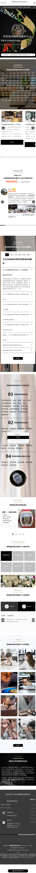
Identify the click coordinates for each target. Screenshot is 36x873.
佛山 (6, 82)
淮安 (18, 92)
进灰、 (20, 403)
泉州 (25, 97)
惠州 (2, 100)
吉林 (3, 85)
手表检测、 (22, 445)
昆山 (33, 80)
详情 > (20, 288)
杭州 (7, 75)
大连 (25, 75)
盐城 (26, 100)
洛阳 (10, 95)
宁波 (22, 75)
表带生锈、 (5, 409)
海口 (25, 85)
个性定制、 (5, 445)
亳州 (29, 92)
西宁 (6, 100)
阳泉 (2, 90)
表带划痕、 (5, 412)
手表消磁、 (12, 448)
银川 (17, 87)
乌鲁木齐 (22, 87)
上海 (7, 72)
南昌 (18, 77)
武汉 (14, 75)
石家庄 (33, 77)
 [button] (32, 128)
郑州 (33, 72)
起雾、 (25, 403)
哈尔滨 (2, 77)
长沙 (3, 75)
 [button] (3, 128)
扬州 (3, 95)
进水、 (15, 403)
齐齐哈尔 (26, 82)
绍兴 (25, 92)
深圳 (14, 72)
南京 (29, 72)
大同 (26, 87)
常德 (22, 97)
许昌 (14, 97)
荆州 (7, 97)
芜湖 (10, 85)
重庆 (25, 72)
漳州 (33, 85)
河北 (10, 80)
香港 (33, 100)
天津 (18, 72)
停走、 (25, 400)
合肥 (7, 77)
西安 (18, 75)
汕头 (18, 85)
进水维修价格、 (7, 403)
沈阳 (29, 77)
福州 (29, 75)
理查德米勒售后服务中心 (20, 2)
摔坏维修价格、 (23, 412)
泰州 (22, 100)
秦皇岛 (10, 90)
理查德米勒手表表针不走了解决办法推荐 (12, 350)
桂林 (33, 97)
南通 (10, 92)
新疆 (9, 87)
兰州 (13, 87)
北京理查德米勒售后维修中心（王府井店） (12, 124)
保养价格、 (5, 428)
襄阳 (25, 95)
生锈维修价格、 (7, 406)
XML (18, 852)
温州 (23, 90)
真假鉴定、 (14, 445)
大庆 (6, 90)
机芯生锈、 (17, 406)
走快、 (15, 400)
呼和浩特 (32, 82)
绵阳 (21, 82)
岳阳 (14, 95)
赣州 (29, 85)
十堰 (3, 97)
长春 (7, 80)
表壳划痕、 (25, 409)
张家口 (18, 90)
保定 (18, 80)
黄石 (22, 95)
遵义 (18, 100)
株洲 (29, 95)
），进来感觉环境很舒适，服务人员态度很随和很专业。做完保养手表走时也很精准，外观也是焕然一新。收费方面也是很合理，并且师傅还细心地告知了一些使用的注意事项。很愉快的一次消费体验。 (21, 199)
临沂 (14, 92)
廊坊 (29, 80)
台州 (30, 100)
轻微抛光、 (30, 445)
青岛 (25, 77)
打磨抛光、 (30, 428)
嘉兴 (7, 92)
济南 (10, 77)
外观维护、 (14, 428)
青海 (6, 87)
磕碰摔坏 (4, 414)
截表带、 (4, 448)
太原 (14, 80)
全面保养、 (5, 431)
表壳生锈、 (25, 406)
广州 (10, 72)
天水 (15, 100)
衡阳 (18, 95)
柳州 (29, 97)
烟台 (22, 92)
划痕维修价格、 (15, 409)
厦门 (10, 75)
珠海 (14, 85)
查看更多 (18, 358)
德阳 (18, 82)
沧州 (14, 90)
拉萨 (2, 87)
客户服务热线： (18, 847)
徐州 (26, 90)
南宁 (22, 77)
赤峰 (30, 87)
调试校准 (19, 448)
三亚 (22, 85)
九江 (34, 90)
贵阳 (33, 75)
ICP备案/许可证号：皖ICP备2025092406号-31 (18, 850)
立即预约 (18, 437)
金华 (7, 95)
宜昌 (10, 97)
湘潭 (33, 95)
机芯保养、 (22, 428)
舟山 (33, 92)
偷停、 (30, 400)
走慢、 (20, 400)
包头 (34, 87)
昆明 (14, 77)
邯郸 (25, 80)
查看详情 (12, 142)
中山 (14, 82)
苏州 (3, 80)
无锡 (7, 85)
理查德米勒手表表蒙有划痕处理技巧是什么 (13, 345)
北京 (3, 72)
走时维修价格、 (7, 400)
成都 (22, 72)
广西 (3, 82)
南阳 (18, 97)
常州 (3, 92)
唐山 (22, 80)
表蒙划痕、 (14, 412)
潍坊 (30, 90)
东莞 (10, 82)
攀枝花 (10, 100)
